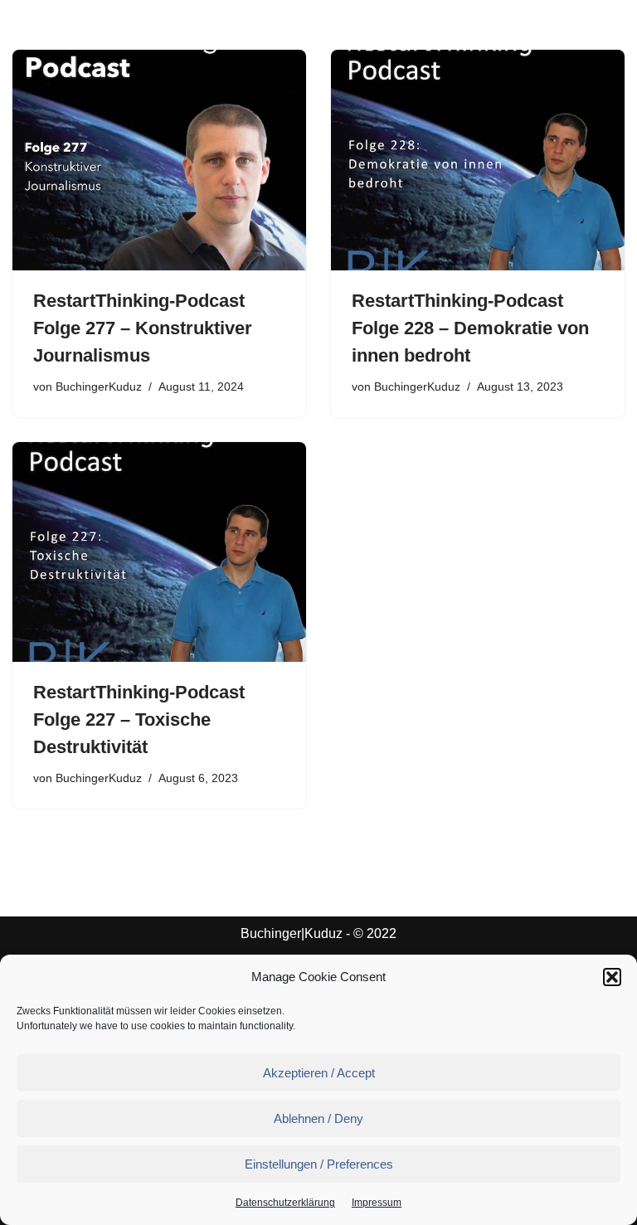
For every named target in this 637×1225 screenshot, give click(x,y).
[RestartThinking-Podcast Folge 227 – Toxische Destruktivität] (159, 552)
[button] (612, 977)
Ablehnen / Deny (318, 1118)
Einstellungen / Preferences (319, 1164)
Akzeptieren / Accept (319, 1073)
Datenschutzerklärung (285, 1202)
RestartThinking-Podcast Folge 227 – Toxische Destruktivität (139, 719)
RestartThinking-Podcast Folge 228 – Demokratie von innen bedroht (470, 328)
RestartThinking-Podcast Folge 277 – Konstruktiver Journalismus (142, 328)
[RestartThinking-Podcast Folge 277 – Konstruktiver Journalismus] (159, 160)
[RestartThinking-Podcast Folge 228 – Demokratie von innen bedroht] (478, 160)
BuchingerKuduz (99, 386)
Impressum (376, 1202)
